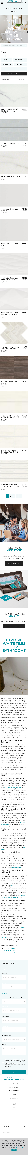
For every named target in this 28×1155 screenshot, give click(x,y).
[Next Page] (23, 496)
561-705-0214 (14, 11)
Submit (14, 1072)
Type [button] (5, 59)
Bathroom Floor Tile (9, 948)
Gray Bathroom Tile (9, 950)
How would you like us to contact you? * (12, 997)
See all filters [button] (12, 73)
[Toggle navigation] (2, 3)
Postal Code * (5, 1026)
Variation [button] (13, 69)
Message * (4, 1044)
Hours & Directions (14, 1090)
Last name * (5, 983)
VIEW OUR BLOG (12, 563)
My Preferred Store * (7, 1035)
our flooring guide (16, 867)
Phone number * (6, 1006)
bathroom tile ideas (7, 771)
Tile (17, 17)
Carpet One (4, 17)
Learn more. (19, 1147)
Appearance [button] (19, 64)
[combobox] (12, 45)
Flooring (11, 17)
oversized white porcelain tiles (13, 787)
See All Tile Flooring (9, 952)
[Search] (25, 45)
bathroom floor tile (17, 702)
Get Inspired (7, 1126)
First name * (5, 973)
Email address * (5, 1016)
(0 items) (25, 2)
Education (6, 1133)
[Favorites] (22, 2)
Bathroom (22, 17)
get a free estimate (6, 937)
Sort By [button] (21, 79)
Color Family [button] (19, 59)
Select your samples (12, 626)
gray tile (13, 885)
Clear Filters (11, 56)
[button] (20, 2)
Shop (4, 1120)
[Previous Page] (4, 496)
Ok (14, 1149)
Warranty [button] (6, 64)
